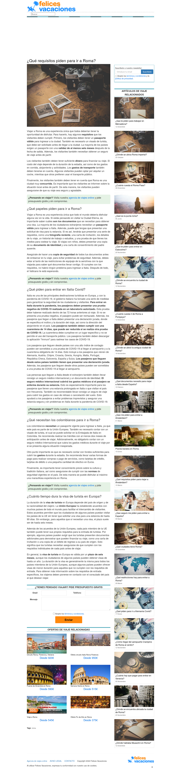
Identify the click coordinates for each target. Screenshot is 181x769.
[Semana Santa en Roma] (90, 677)
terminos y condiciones (136, 76)
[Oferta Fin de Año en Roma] (90, 701)
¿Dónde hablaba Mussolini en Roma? (133, 742)
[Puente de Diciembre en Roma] (47, 678)
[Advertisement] (90, 38)
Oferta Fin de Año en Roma (81, 717)
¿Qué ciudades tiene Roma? (128, 546)
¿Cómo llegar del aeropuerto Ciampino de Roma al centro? (133, 643)
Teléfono (77, 592)
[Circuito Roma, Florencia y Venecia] (47, 643)
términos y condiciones (74, 613)
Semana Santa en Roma (80, 686)
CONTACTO (69, 761)
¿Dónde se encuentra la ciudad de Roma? (131, 282)
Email (35, 592)
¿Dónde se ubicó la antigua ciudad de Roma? (133, 349)
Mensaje (33, 599)
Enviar (69, 620)
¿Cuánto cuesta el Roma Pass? (130, 185)
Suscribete (147, 71)
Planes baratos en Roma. (127, 448)
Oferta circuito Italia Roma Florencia (84, 654)
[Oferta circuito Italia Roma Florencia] (90, 639)
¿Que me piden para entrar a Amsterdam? (128, 416)
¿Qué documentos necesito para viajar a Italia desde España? (133, 383)
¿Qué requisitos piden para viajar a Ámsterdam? (131, 481)
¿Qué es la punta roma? (126, 215)
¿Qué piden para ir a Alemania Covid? (133, 611)
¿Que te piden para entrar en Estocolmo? (128, 248)
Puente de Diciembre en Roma (38, 686)
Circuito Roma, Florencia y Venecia (40, 654)
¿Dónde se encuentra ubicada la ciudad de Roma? (134, 711)
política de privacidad (124, 78)
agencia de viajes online (81, 197)
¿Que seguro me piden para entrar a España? (132, 514)
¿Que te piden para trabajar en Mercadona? (129, 122)
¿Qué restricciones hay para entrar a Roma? (132, 579)
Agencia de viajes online (37, 761)
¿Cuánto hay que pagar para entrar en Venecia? (133, 677)
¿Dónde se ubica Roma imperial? (131, 154)
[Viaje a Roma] (47, 704)
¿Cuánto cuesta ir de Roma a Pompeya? (129, 315)
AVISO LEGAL (56, 761)
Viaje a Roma (32, 717)
